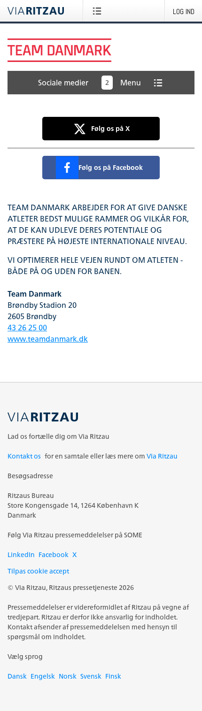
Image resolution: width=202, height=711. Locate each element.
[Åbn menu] (99, 11)
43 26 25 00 (27, 327)
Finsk (113, 676)
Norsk (68, 676)
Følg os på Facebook (110, 167)
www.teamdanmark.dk (48, 338)
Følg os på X (110, 128)
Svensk (90, 676)
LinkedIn (21, 554)
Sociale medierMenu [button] (89, 82)
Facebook (54, 554)
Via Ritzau (162, 456)
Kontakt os (24, 456)
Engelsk (43, 676)
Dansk (17, 676)
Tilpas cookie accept (38, 571)
